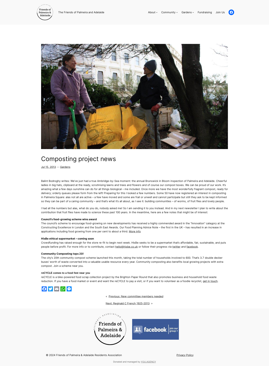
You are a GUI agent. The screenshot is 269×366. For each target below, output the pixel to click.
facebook (192, 246)
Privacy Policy (185, 355)
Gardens (65, 167)
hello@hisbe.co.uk (126, 246)
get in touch (210, 281)
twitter (176, 246)
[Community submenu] (177, 12)
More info (135, 231)
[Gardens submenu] (193, 12)
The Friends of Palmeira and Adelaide (81, 12)
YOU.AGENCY (148, 361)
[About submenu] (157, 12)
